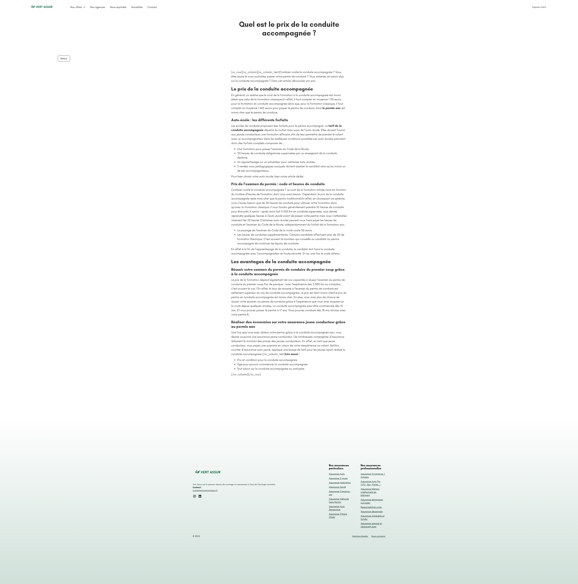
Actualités (137, 7)
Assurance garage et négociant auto (371, 525)
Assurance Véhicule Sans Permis (339, 500)
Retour (64, 58)
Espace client (539, 7)
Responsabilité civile (371, 507)
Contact (152, 7)
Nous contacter (378, 536)
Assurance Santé (337, 487)
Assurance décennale (372, 511)
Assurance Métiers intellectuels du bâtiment (370, 492)
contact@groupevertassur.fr (205, 490)
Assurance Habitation (340, 482)
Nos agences (97, 7)
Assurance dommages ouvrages (372, 501)
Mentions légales (360, 536)
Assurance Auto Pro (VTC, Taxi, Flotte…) (370, 483)
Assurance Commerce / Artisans (373, 475)
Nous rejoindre (118, 7)
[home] (41, 7)
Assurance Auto (337, 473)
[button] (78, 7)
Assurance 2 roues (338, 478)
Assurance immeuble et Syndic (372, 517)
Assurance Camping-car (339, 493)
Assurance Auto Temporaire (337, 508)
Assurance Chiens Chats (338, 515)
